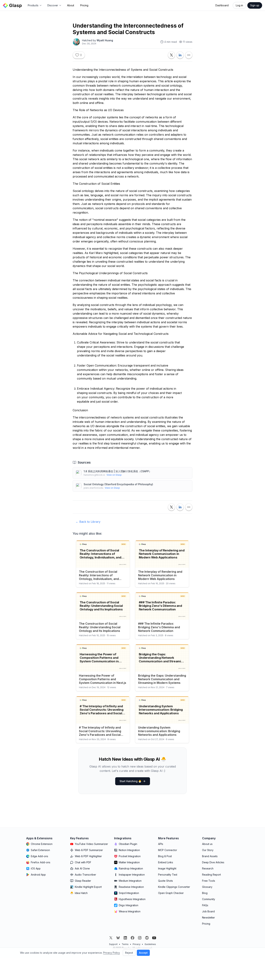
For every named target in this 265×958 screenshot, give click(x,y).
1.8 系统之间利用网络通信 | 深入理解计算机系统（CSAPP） (117, 471)
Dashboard (222, 5)
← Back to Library (88, 521)
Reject (129, 952)
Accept (143, 952)
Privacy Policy (111, 952)
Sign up (254, 5)
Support (113, 944)
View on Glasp (114, 474)
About (70, 5)
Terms (125, 944)
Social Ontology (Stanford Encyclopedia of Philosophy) (118, 484)
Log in (239, 5)
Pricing (84, 5)
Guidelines (150, 944)
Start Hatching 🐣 (130, 781)
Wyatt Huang (105, 40)
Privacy (136, 944)
